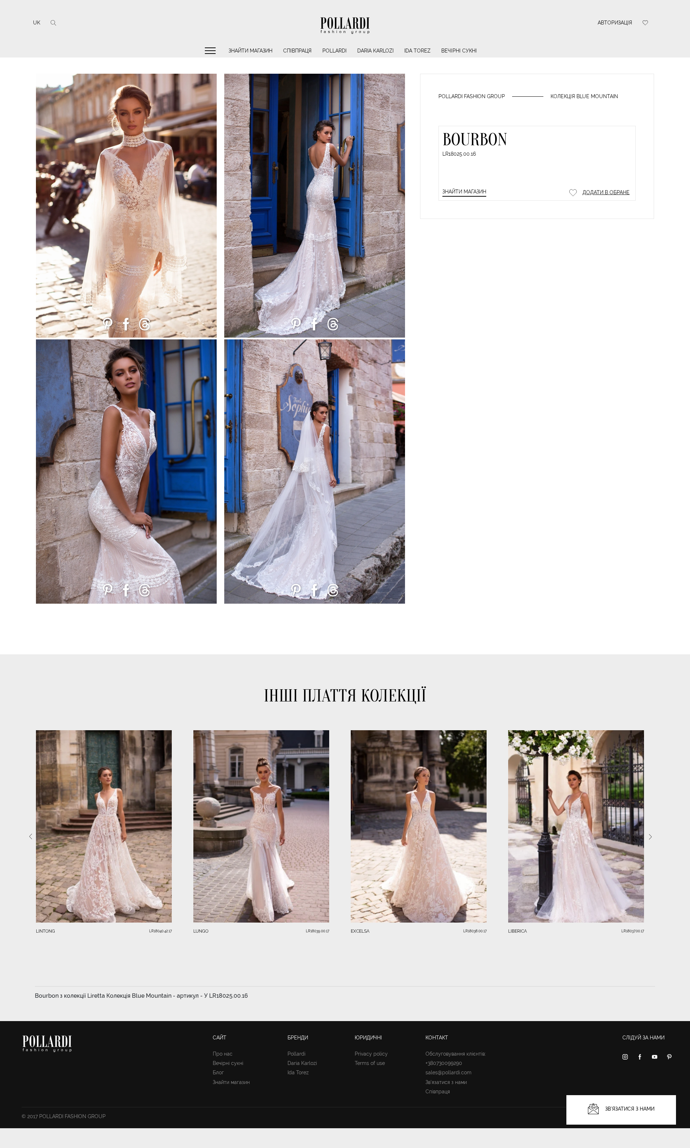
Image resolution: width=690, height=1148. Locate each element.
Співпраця (297, 51)
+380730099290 (444, 1063)
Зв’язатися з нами (446, 1082)
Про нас (223, 1054)
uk (36, 23)
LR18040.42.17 (160, 931)
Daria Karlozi (375, 51)
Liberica (517, 931)
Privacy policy (371, 1054)
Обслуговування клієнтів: (456, 1054)
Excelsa (360, 931)
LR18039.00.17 (317, 931)
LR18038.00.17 (475, 931)
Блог (218, 1072)
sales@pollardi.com (449, 1072)
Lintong (45, 931)
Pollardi (334, 51)
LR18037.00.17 (632, 931)
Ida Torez (417, 51)
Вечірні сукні (459, 51)
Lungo (200, 931)
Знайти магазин (250, 51)
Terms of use (370, 1063)
